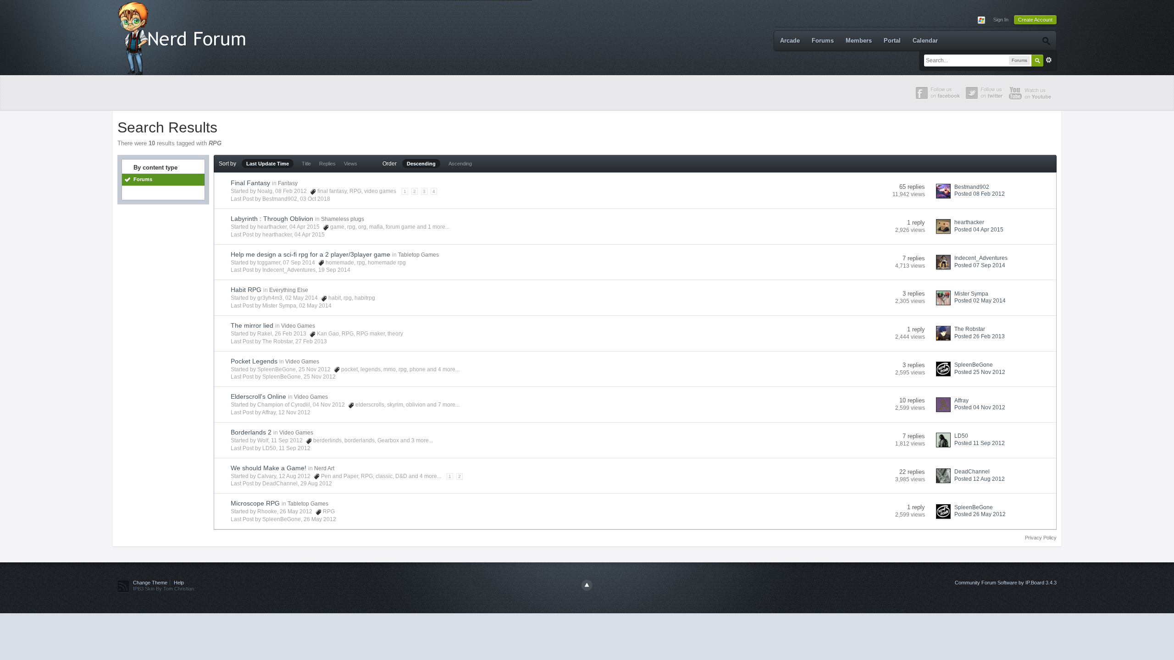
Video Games (298, 326)
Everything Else (288, 290)
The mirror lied (252, 325)
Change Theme (150, 582)
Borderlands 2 (251, 432)
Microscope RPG (255, 503)
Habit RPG (246, 289)
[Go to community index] (183, 36)
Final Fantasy (250, 183)
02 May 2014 (315, 305)
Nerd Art (324, 468)
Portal (892, 40)
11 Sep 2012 (294, 448)
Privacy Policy (1041, 537)
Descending (421, 163)
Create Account (1035, 19)
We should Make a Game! (268, 468)
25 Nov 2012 (320, 377)
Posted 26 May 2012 (980, 514)
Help (179, 582)
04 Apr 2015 (309, 234)
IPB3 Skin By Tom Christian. (164, 588)
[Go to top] (587, 585)
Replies (327, 163)
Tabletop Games (418, 255)
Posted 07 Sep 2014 (979, 265)
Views (350, 163)
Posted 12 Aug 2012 (979, 479)
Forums (823, 40)
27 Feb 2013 (311, 341)
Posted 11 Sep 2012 (979, 443)
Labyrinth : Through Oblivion (272, 218)
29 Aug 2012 (316, 483)
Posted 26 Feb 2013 (979, 336)
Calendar (925, 40)
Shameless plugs (342, 219)
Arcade (790, 40)
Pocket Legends (254, 361)
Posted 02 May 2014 (980, 300)
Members (859, 40)
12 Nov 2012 (294, 412)
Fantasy (288, 183)
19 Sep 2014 (334, 270)
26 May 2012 (320, 519)
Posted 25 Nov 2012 (979, 372)
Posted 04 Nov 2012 (979, 407)
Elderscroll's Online (258, 396)
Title (306, 163)
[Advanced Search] (1046, 40)
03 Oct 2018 (315, 199)
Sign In (1000, 19)
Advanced (1048, 60)
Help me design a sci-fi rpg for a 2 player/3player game (310, 254)
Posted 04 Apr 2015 (978, 229)
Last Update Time (267, 163)
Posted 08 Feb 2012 (979, 194)
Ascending (460, 163)
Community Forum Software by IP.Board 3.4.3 (1006, 582)
